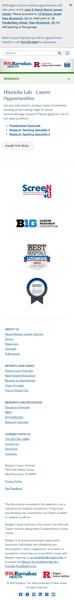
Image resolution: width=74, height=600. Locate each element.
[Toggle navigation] (67, 53)
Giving (9, 339)
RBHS (8, 412)
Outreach (10, 349)
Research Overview (16, 422)
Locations (11, 454)
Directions (11, 449)
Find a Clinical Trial (16, 390)
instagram (46, 594)
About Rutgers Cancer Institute (24, 334)
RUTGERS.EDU (14, 417)
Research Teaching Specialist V (29, 134)
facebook (20, 594)
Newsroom (11, 344)
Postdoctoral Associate (24, 126)
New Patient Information (20, 375)
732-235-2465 (29, 42)
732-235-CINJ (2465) (17, 439)
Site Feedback (13, 488)
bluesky (33, 594)
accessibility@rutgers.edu (46, 558)
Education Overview (17, 407)
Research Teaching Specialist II (29, 130)
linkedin (40, 594)
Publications (12, 354)
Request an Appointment (20, 380)
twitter (27, 594)
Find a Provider (14, 385)
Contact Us (12, 444)
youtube (53, 594)
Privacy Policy (13, 481)
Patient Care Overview (19, 371)
